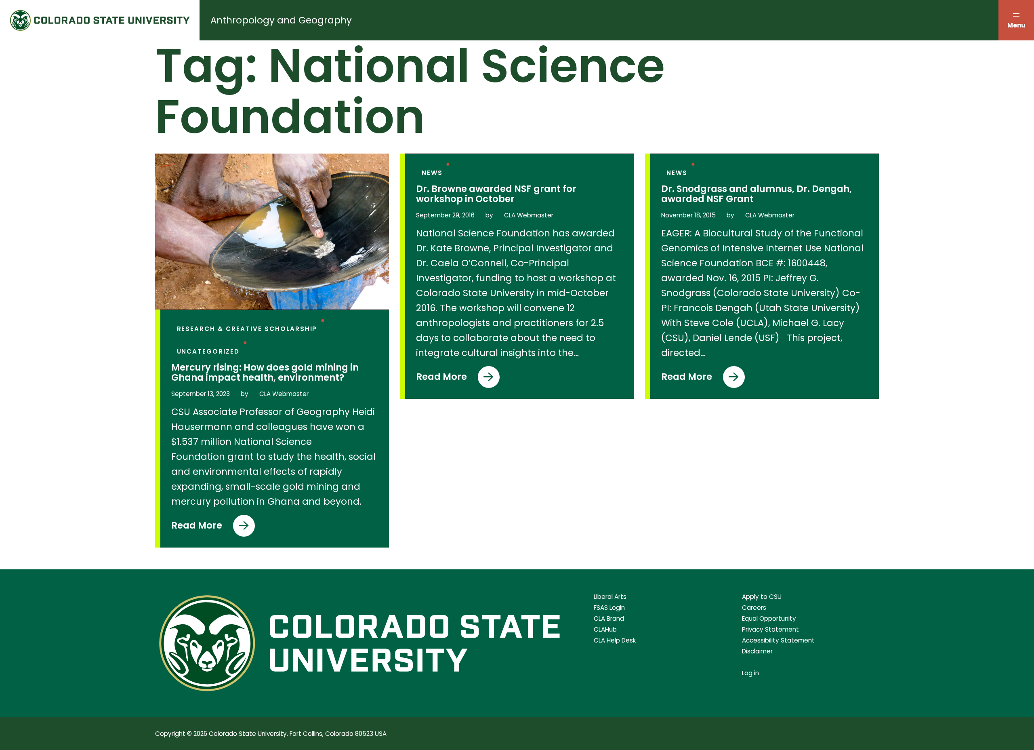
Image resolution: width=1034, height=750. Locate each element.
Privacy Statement (770, 629)
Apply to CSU (762, 596)
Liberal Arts (610, 596)
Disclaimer (757, 651)
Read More (204, 528)
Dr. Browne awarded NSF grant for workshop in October (496, 194)
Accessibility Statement (778, 640)
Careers (754, 607)
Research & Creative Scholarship (247, 328)
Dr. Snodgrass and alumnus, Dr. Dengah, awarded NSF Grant (756, 194)
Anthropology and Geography (281, 20)
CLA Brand (609, 618)
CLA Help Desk (615, 640)
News (432, 173)
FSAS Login (609, 607)
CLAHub (605, 629)
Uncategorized (208, 351)
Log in (750, 673)
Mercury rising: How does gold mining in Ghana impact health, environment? (265, 372)
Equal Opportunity (769, 618)
